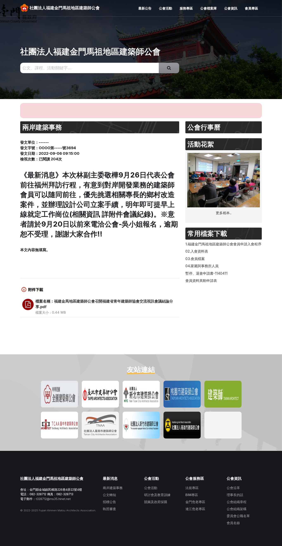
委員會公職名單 (238, 516)
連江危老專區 (195, 509)
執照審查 (109, 509)
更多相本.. (223, 213)
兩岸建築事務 (113, 488)
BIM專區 (191, 495)
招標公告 (109, 502)
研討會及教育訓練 (157, 495)
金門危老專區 (195, 502)
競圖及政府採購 (155, 502)
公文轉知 (109, 495)
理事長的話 (235, 495)
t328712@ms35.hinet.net (53, 499)
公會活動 (150, 488)
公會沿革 (233, 488)
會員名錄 (233, 523)
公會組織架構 (236, 509)
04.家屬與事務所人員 (202, 266)
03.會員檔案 (195, 259)
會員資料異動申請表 (201, 281)
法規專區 (192, 488)
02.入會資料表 (196, 251)
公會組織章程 (236, 502)
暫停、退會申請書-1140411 (206, 273)
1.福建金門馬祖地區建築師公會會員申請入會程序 (223, 244)
